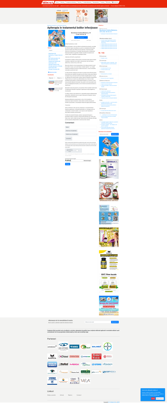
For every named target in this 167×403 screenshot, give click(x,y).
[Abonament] (56, 38)
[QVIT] (109, 283)
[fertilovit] (64, 15)
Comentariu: (68, 138)
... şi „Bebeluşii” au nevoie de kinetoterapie (109, 114)
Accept (153, 398)
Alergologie (103, 56)
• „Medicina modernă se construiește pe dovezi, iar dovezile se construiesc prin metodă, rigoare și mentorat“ (84, 5)
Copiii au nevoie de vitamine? (106, 84)
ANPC (118, 402)
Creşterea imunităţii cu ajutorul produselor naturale (109, 86)
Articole (62, 2)
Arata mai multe (52, 72)
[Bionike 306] (83, 15)
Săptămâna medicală (51, 25)
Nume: (67, 127)
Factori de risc (104, 76)
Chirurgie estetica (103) (54, 64)
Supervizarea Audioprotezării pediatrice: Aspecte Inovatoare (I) (108, 105)
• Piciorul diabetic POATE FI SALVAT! (118, 5)
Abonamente (96, 2)
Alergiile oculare (104, 58)
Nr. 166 (57, 25)
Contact (102, 2)
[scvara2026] (109, 305)
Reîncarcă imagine (87, 160)
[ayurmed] (109, 169)
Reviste (79, 2)
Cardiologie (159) (52, 63)
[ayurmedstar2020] (109, 192)
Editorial (102, 72)
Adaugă (67, 164)
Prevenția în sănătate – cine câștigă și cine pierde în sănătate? (109, 125)
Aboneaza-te (115, 134)
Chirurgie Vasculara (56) (54, 69)
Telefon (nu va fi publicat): (72, 134)
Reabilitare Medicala (105, 113)
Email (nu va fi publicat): (71, 130)
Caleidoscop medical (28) (54, 61)
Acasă (57, 2)
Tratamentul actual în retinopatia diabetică (109, 97)
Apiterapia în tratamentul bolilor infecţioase (109, 82)
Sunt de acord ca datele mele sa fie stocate (70, 150)
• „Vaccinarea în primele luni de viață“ (50, 5)
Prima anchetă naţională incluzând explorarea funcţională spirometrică (108, 128)
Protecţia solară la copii (105, 69)
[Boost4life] (109, 260)
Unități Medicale (87, 2)
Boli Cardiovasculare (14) (54, 58)
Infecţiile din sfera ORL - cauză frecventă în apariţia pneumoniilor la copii (109, 103)
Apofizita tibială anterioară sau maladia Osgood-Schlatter (108, 117)
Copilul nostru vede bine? (106, 91)
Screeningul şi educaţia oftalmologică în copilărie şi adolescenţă (108, 96)
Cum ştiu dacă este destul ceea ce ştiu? (108, 110)
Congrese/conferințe (71, 2)
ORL (101, 100)
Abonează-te (115, 322)
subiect (110, 38)
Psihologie (103, 108)
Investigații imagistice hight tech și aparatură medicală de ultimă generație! (109, 122)
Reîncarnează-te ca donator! (106, 73)
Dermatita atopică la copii (106, 68)
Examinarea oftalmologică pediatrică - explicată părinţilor (108, 93)
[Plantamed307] (109, 237)
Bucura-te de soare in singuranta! (107, 78)
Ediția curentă (51, 395)
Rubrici (70, 395)
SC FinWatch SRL (112, 402)
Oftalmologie (103, 89)
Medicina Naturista (62, 25)
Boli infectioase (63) (53, 59)
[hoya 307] (103, 15)
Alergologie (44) (52, 53)
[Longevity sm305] (109, 214)
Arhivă (62, 395)
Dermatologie (103, 66)
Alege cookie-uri (159, 398)
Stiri (101, 120)
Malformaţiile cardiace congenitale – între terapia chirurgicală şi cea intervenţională (109, 63)
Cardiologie (103, 60)
